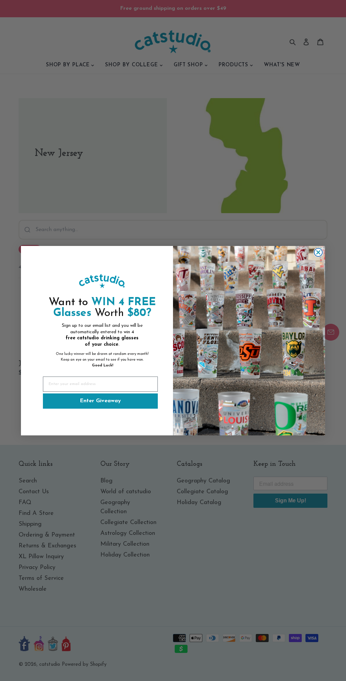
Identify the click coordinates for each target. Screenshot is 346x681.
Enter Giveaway (100, 401)
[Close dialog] (318, 252)
